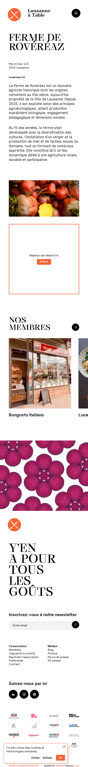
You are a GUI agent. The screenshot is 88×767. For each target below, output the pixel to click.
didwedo (60, 765)
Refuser (47, 757)
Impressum (32, 765)
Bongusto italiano (26, 414)
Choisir (35, 757)
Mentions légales (17, 765)
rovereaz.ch (17, 77)
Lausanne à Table (39, 13)
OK (60, 757)
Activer (44, 261)
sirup (76, 765)
